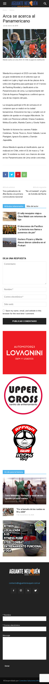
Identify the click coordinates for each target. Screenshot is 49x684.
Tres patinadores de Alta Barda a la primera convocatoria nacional (13, 194)
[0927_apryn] (24, 463)
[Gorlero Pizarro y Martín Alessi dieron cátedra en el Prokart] (9, 242)
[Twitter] (35, 590)
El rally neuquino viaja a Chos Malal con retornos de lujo (32, 216)
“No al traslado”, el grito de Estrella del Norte (35, 192)
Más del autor (32, 206)
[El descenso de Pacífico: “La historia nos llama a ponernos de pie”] (9, 229)
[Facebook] (13, 590)
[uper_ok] (23, 414)
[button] (45, 3)
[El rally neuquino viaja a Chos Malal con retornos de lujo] (9, 216)
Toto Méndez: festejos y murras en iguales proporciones (24, 497)
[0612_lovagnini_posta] (24, 373)
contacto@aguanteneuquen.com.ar (24, 583)
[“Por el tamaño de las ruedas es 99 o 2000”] (8, 512)
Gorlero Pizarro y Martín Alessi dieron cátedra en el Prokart (31, 242)
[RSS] (28, 590)
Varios (11, 10)
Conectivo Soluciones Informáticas (32, 681)
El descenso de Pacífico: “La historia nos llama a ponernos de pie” (30, 229)
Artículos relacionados (13, 206)
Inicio (5, 10)
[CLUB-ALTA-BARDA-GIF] (24, 555)
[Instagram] (21, 590)
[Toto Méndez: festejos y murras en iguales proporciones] (24, 491)
